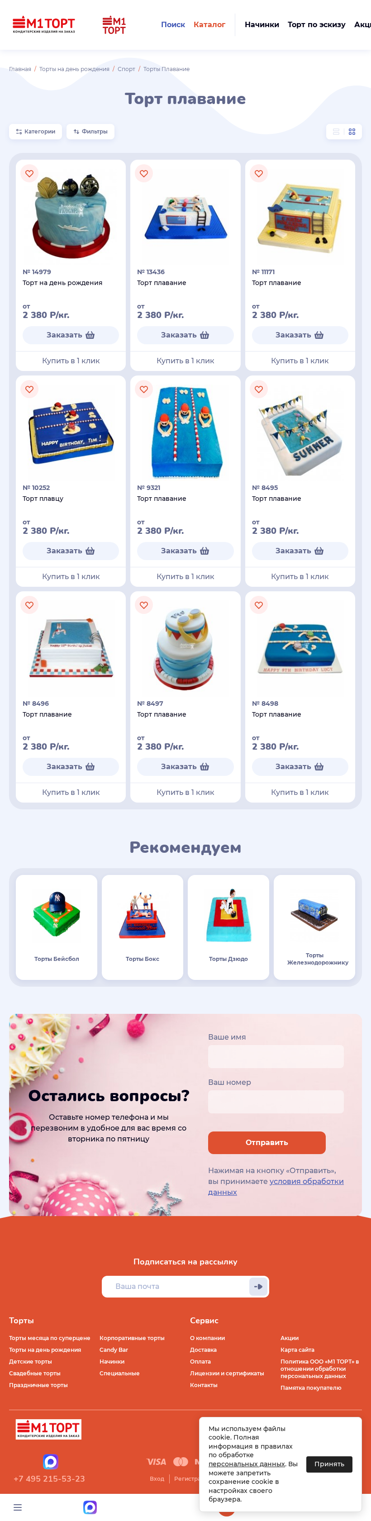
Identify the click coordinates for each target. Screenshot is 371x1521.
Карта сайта (297, 1349)
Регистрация (192, 1478)
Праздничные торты (38, 1385)
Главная (20, 69)
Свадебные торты (35, 1373)
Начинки (112, 1361)
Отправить (267, 1142)
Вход (157, 1478)
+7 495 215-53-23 (49, 1478)
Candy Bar (114, 1349)
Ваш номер (229, 1082)
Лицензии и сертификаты (227, 1373)
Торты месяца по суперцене (49, 1338)
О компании (207, 1338)
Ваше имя (227, 1037)
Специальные (120, 1373)
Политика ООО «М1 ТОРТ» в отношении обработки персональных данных (320, 1368)
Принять (329, 1464)
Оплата (200, 1361)
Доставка (203, 1349)
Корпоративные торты (132, 1338)
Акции (290, 1338)
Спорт (126, 69)
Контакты (204, 1385)
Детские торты (30, 1361)
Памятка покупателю (311, 1387)
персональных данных (247, 1464)
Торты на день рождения (74, 69)
